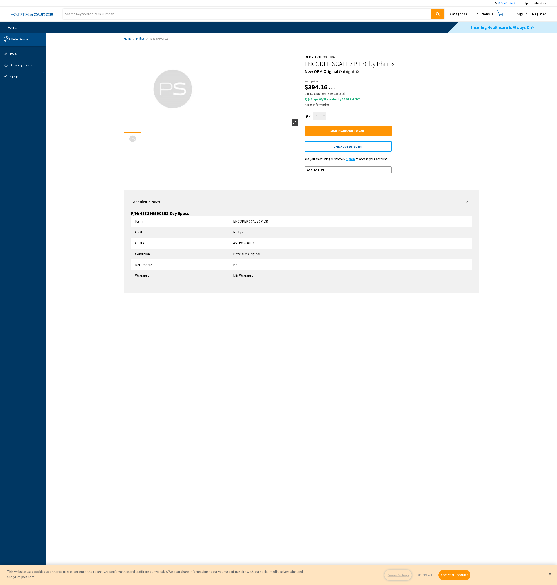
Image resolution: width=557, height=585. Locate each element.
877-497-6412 (506, 3)
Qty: (308, 116)
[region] (278, 575)
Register (539, 14)
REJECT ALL (425, 575)
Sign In (522, 14)
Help (525, 3)
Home (128, 38)
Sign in (350, 159)
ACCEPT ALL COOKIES (454, 575)
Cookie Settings (398, 575)
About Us (540, 3)
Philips (140, 38)
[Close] (550, 574)
